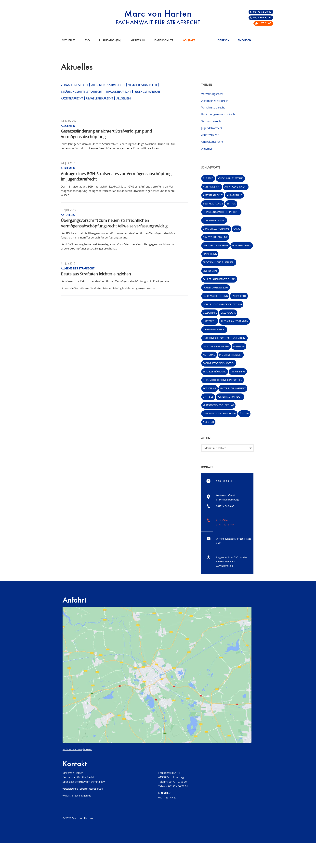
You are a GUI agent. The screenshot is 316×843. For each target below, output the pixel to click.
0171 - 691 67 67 (225, 524)
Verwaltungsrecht (74, 85)
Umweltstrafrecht (99, 98)
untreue (208, 396)
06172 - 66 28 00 (225, 506)
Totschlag (209, 388)
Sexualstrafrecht (118, 92)
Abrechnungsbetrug (230, 178)
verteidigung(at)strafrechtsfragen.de (83, 788)
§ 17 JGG (244, 413)
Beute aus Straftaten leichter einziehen (96, 273)
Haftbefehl (210, 321)
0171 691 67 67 (262, 17)
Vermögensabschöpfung (218, 405)
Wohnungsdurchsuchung (219, 413)
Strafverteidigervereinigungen (222, 379)
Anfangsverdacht (235, 186)
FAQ (87, 40)
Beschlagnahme (213, 203)
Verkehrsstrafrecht (142, 85)
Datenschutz (163, 40)
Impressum (137, 40)
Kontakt (189, 40)
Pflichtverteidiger (230, 354)
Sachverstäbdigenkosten (219, 363)
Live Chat (265, 23)
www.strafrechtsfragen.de (77, 795)
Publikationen (110, 40)
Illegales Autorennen (234, 321)
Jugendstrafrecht (147, 92)
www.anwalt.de (224, 565)
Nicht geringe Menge (216, 346)
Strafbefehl (237, 371)
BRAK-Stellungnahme (216, 228)
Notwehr (239, 346)
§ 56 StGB (208, 421)
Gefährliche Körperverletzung (222, 304)
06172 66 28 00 (262, 12)
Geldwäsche (228, 312)
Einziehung (210, 253)
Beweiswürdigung (214, 220)
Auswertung (234, 195)
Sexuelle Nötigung (214, 371)
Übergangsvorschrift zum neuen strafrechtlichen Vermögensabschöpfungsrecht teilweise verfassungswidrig (114, 223)
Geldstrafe (210, 312)
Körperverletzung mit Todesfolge (224, 337)
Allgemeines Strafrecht (108, 85)
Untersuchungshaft (233, 388)
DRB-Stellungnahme (215, 245)
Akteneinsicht (212, 186)
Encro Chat (210, 270)
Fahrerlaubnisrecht (215, 287)
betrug (231, 203)
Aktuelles (68, 40)
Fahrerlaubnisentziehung (219, 279)
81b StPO (208, 178)
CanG (236, 228)
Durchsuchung (241, 245)
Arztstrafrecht (72, 98)
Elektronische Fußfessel (219, 262)
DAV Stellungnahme (215, 237)
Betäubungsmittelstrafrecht (82, 92)
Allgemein (124, 98)
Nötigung (209, 354)
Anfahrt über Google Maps (77, 749)
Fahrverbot (239, 295)
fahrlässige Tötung (215, 295)
